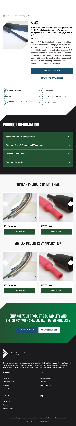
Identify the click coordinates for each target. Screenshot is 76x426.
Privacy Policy (15, 418)
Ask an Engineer (49, 330)
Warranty (43, 381)
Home (8, 16)
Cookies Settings (46, 418)
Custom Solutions (8, 381)
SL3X (30, 16)
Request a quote (52, 71)
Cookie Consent (60, 418)
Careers (5, 405)
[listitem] (20, 214)
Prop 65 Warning (45, 385)
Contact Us (6, 401)
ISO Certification (45, 378)
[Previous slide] (5, 203)
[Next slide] (70, 203)
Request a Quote (8, 408)
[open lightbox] (15, 35)
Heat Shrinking (19, 16)
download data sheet (52, 78)
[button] (38, 136)
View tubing (19, 232)
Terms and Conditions (30, 418)
